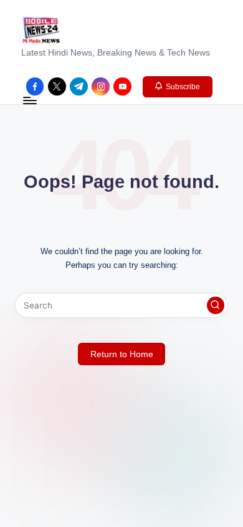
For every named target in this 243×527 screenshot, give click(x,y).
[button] (178, 86)
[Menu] (29, 100)
